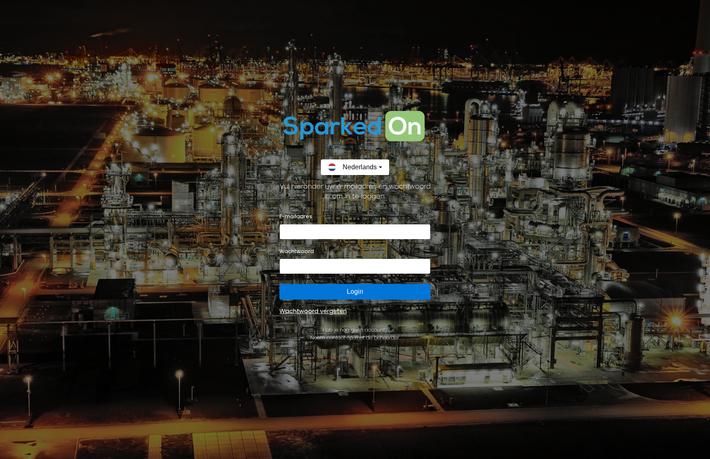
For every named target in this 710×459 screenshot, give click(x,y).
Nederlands (360, 167)
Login (355, 291)
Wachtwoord (296, 251)
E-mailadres (295, 216)
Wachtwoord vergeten (313, 311)
